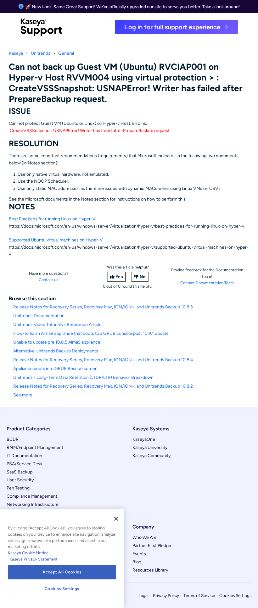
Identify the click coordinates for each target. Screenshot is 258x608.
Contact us (48, 279)
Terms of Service (199, 595)
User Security (20, 480)
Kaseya (16, 53)
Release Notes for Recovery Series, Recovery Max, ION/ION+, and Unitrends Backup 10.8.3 (103, 307)
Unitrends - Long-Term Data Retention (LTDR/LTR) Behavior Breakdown (83, 377)
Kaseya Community (151, 455)
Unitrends (40, 53)
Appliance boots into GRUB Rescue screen (55, 368)
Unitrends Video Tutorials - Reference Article (57, 324)
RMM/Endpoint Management (35, 447)
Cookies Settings (235, 595)
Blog (136, 562)
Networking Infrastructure (33, 504)
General (66, 53)
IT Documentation (24, 455)
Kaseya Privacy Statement (33, 559)
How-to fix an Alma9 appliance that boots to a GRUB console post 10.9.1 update (91, 333)
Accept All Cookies (61, 572)
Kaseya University (149, 447)
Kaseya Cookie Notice (28, 552)
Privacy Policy (166, 595)
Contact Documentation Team (207, 282)
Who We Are (144, 537)
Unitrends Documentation (38, 315)
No (143, 276)
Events (139, 553)
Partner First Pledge (151, 545)
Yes (119, 276)
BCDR (13, 439)
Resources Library (150, 570)
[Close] (116, 519)
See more (22, 395)
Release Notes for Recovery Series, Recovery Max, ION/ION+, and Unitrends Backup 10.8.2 (103, 386)
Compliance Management (32, 496)
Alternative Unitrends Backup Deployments (55, 351)
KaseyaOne (143, 439)
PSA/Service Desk (24, 464)
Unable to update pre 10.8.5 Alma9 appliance (56, 342)
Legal (143, 595)
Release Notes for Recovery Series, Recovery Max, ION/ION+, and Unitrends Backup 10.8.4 (103, 359)
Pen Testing (18, 488)
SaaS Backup (19, 472)
